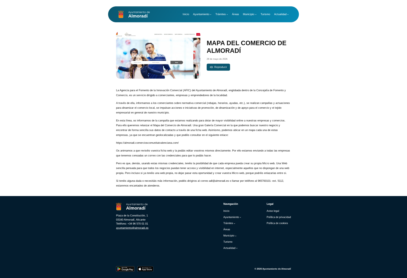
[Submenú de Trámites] (227, 14)
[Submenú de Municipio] (256, 14)
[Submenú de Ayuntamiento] (210, 14)
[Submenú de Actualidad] (288, 14)
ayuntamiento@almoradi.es (132, 227)
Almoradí (139, 14)
